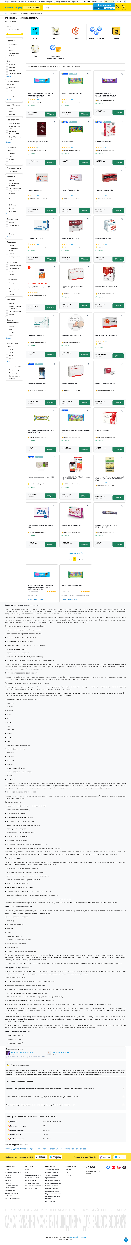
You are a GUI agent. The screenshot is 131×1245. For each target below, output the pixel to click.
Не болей (68, 1175)
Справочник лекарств (45, 1)
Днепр (16, 1149)
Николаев (51, 1149)
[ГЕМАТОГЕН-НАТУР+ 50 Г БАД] (76, 81)
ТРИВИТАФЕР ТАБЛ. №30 (36, 335)
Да (99, 8)
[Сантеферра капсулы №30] (42, 177)
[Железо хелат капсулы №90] (42, 371)
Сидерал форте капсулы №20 (105, 383)
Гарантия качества (51, 1188)
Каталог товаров (33, 7)
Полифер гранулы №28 (103, 238)
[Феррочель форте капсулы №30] (76, 274)
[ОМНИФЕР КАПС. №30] (109, 129)
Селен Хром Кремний (96, 38)
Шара (67, 1172)
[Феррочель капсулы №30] (76, 371)
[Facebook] (108, 1184)
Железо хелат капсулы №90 (37, 383)
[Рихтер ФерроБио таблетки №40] (109, 322)
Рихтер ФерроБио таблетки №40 (106, 335)
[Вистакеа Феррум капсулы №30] (109, 274)
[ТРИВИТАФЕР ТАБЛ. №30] (42, 322)
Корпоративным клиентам (34, 1186)
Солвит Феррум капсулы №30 (38, 142)
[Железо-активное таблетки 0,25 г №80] (42, 464)
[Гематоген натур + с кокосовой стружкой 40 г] (76, 417)
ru (120, 1)
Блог (26, 1172)
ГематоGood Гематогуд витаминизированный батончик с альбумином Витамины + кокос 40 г (107, 95)
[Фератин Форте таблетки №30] (76, 512)
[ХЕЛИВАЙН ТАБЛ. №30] (42, 226)
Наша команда (10, 1190)
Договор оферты (30, 1180)
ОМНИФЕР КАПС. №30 (103, 142)
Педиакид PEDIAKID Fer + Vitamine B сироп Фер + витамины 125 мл (75, 478)
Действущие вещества (62, 1)
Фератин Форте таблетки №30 (71, 525)
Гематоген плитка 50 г (68, 142)
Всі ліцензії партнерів (77, 1237)
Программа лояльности (33, 1175)
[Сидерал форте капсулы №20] (109, 371)
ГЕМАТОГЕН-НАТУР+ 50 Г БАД (71, 93)
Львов (43, 1149)
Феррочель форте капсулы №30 (72, 287)
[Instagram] (119, 1184)
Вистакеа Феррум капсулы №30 (106, 287)
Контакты (8, 1178)
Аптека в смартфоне (32, 1183)
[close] (114, 4)
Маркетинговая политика (53, 1194)
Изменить (109, 8)
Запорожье (24, 1149)
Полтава (66, 1149)
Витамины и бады (15, 13)
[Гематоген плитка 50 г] (76, 129)
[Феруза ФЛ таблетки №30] (76, 177)
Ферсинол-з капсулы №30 (104, 190)
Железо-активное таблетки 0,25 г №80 (41, 477)
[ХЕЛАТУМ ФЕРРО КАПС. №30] (76, 322)
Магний (55, 38)
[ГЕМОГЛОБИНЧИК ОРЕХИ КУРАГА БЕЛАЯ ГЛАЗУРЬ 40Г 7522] (42, 417)
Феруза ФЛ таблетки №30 (70, 190)
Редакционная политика (53, 1191)
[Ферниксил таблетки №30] (76, 226)
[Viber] (105, 1157)
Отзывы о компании (11, 1193)
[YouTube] (113, 1184)
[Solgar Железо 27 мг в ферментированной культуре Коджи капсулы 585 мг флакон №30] (109, 464)
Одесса (59, 1149)
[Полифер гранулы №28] (109, 226)
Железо (116, 38)
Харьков (74, 1149)
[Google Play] (55, 1157)
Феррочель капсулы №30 (69, 383)
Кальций (76, 38)
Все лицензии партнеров (13, 1172)
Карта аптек (32, 1)
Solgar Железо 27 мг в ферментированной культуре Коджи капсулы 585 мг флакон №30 (109, 478)
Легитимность (50, 1201)
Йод (35, 56)
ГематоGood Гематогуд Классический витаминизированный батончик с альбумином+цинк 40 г (40, 95)
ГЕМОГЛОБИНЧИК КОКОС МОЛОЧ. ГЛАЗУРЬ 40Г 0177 (107, 526)
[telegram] (119, 1157)
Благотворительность (12, 1198)
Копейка (68, 1169)
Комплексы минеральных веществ (55, 57)
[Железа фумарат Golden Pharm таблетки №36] (42, 512)
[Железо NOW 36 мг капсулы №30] (42, 274)
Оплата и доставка (51, 1175)
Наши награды (10, 1187)
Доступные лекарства (18, 1)
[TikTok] (124, 1184)
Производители (50, 1178)
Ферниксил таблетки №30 (70, 238)
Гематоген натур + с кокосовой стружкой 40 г (75, 431)
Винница (9, 1149)
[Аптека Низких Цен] (14, 7)
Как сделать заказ (31, 1188)
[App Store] (41, 1157)
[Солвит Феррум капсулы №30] (42, 129)
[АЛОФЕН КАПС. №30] (109, 417)
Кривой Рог (35, 1149)
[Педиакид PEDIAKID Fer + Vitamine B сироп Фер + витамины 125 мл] (76, 464)
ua (118, 1)
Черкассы (83, 1149)
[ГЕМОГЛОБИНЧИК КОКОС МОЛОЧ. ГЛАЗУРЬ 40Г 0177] (109, 512)
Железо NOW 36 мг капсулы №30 (39, 287)
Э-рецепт (75, 1)
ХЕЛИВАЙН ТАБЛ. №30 (35, 238)
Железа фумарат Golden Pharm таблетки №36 (41, 526)
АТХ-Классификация (52, 1169)
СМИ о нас (8, 1196)
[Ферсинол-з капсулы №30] (109, 177)
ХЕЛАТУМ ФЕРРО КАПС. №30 (71, 335)
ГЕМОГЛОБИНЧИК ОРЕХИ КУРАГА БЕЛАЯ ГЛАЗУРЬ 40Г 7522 (41, 431)
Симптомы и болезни (32, 1178)
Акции (7, 1)
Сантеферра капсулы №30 (36, 190)
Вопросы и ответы (51, 1172)
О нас (7, 1169)
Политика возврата (51, 1186)
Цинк (35, 38)
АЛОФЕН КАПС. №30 (102, 430)
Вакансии (8, 1180)
